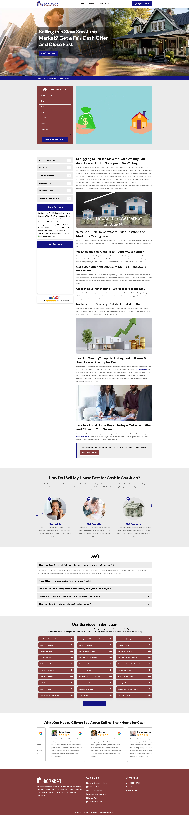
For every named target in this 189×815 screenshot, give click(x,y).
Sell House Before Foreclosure (89, 677)
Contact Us (104, 4)
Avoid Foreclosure (46, 677)
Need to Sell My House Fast (50, 695)
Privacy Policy (93, 798)
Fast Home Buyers (124, 645)
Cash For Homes (141, 370)
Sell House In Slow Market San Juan (56, 78)
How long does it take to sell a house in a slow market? (65, 604)
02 (89, 499)
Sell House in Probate (86, 664)
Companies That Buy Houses (128, 689)
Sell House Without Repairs (127, 658)
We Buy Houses (45, 658)
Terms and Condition (96, 802)
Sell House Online (124, 695)
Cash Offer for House (86, 683)
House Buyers (84, 695)
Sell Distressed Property (87, 651)
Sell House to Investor (96, 787)
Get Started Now (89, 453)
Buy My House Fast (85, 645)
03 (128, 499)
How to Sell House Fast (126, 677)
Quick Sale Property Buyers (49, 639)
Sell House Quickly (124, 639)
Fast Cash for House (95, 790)
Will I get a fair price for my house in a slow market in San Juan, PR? (71, 596)
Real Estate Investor (86, 689)
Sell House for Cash (47, 664)
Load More (94, 704)
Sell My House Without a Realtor (90, 639)
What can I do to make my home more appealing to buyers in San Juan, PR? (75, 588)
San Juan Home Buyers (94, 812)
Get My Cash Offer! (55, 139)
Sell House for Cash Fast (97, 794)
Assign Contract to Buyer (97, 783)
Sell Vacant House (124, 670)
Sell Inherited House (47, 683)
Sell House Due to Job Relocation (129, 664)
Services (91, 4)
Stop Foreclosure (85, 670)
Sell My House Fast (46, 645)
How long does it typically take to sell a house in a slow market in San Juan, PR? (76, 565)
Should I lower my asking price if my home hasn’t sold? (65, 581)
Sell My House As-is (47, 670)
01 (49, 499)
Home (82, 4)
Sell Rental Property (125, 651)
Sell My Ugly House (124, 683)
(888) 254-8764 (142, 4)
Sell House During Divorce (88, 658)
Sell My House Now (47, 689)
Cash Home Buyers (46, 651)
